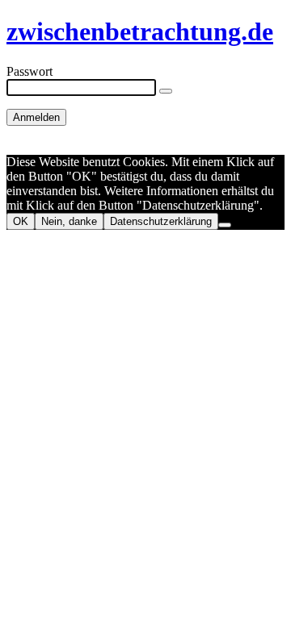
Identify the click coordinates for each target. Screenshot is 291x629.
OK (20, 221)
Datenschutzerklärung (161, 221)
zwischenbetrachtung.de (139, 31)
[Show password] (165, 91)
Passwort (29, 71)
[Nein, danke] (224, 225)
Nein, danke (69, 221)
